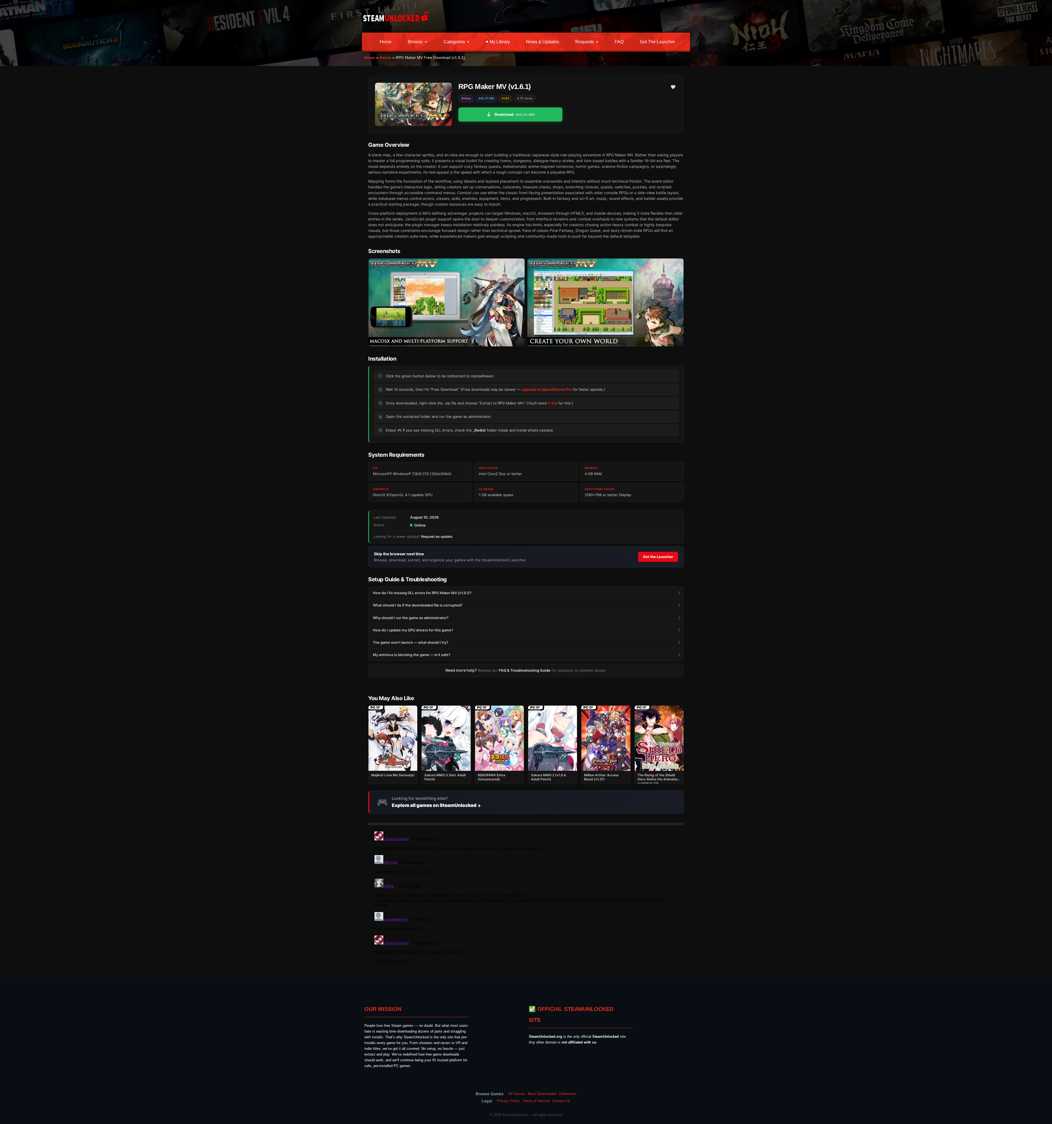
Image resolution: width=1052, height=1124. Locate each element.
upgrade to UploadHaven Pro (547, 389)
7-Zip (552, 403)
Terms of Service (536, 1100)
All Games (516, 1093)
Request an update (436, 536)
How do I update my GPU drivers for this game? (413, 630)
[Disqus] (526, 897)
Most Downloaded (542, 1093)
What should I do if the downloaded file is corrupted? (417, 605)
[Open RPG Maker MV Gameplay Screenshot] (605, 302)
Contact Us (561, 1100)
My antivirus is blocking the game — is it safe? (411, 654)
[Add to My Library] (673, 87)
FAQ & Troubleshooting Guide (524, 670)
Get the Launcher (657, 41)
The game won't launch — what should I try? (410, 642)
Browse (415, 41)
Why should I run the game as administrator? (410, 618)
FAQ (619, 41)
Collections (567, 1093)
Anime (385, 57)
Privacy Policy (508, 1100)
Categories (454, 41)
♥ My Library (498, 41)
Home (385, 41)
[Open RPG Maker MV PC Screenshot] (446, 302)
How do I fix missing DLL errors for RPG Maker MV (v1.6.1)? (422, 593)
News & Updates (542, 41)
